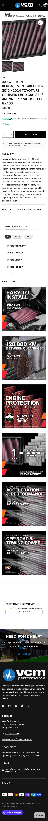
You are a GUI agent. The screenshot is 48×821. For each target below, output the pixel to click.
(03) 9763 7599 (12, 733)
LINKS (6, 783)
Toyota (17, 236)
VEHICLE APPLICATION (16, 226)
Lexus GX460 (14, 252)
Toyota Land (13, 259)
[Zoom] (40, 22)
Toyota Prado (14, 266)
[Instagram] (11, 706)
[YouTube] (18, 706)
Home (7, 13)
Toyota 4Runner (15, 245)
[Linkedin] (30, 706)
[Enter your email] (43, 763)
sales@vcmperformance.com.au (17, 739)
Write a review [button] (24, 612)
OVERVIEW (8, 154)
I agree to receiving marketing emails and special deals (22, 770)
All (8, 236)
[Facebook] (5, 706)
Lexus (28, 236)
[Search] (40, 5)
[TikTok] (24, 706)
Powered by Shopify (10, 806)
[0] (44, 5)
